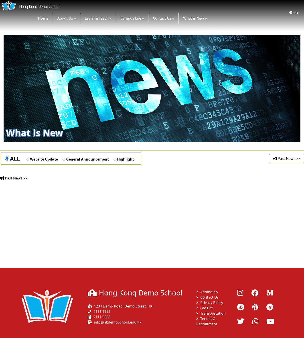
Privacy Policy (211, 302)
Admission (209, 291)
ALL (15, 158)
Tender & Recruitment (206, 321)
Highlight (125, 159)
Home (43, 18)
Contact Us (162, 18)
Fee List (206, 307)
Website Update (44, 159)
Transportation (213, 313)
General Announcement (87, 159)
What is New (193, 18)
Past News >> (288, 158)
